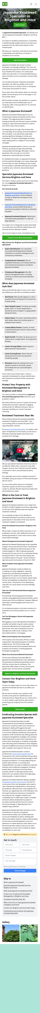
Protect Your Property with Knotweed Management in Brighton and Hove (17, 895)
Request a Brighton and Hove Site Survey (20, 673)
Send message (20, 871)
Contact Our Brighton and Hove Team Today (19, 908)
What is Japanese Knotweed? (14, 882)
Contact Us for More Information (20, 238)
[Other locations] (31, 4)
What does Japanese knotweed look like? (18, 891)
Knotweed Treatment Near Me (14, 899)
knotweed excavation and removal (14, 782)
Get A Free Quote (20, 60)
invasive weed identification (21, 754)
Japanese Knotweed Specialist (14, 429)
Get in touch (20, 25)
